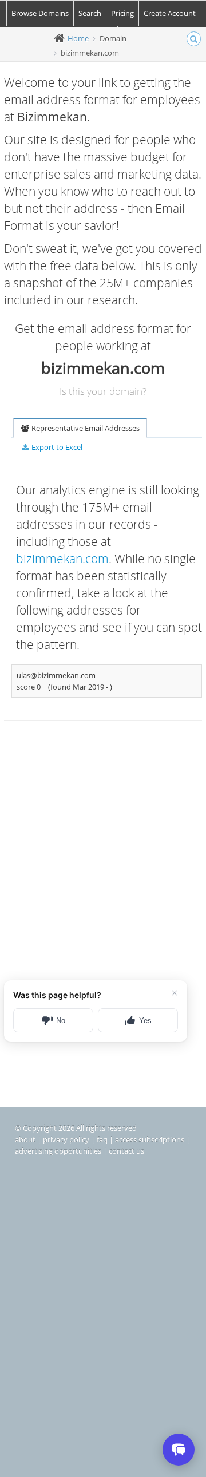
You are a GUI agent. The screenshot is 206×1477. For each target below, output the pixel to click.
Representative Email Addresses (85, 428)
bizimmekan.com (62, 559)
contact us (126, 1151)
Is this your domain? (103, 391)
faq (102, 1139)
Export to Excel (56, 447)
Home (78, 38)
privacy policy (66, 1139)
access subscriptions (149, 1139)
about (25, 1139)
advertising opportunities (58, 1151)
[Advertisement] (103, 851)
